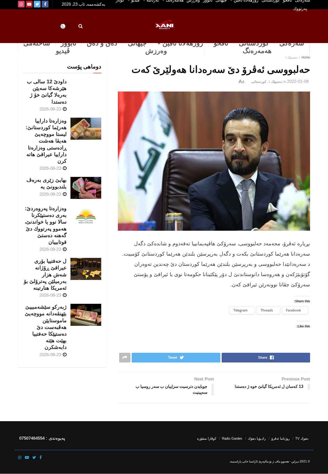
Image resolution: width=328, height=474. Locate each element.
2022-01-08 (298, 81)
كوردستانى (254, 43)
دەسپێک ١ (291, 57)
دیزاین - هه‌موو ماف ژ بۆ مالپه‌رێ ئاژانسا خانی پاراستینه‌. (264, 461)
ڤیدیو (63, 51)
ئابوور (68, 43)
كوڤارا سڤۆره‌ (206, 438)
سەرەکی (291, 43)
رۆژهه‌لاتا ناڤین (182, 43)
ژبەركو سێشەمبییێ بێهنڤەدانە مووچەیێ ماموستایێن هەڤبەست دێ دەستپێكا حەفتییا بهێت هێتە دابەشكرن (46, 327)
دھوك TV (302, 438)
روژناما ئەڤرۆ (280, 438)
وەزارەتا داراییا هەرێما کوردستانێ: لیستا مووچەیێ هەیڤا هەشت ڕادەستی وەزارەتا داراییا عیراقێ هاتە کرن (46, 141)
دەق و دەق (102, 43)
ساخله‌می (36, 43)
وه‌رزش (156, 51)
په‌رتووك (300, 8)
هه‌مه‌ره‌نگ (257, 51)
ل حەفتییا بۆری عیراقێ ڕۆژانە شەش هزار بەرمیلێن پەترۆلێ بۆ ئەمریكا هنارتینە (45, 274)
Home (306, 57)
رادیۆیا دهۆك (257, 438)
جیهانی (137, 43)
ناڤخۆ (221, 43)
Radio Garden (232, 438)
